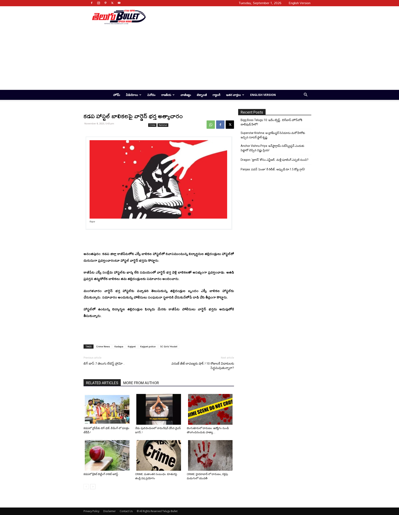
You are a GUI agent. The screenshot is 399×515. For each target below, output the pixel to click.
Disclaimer (109, 511)
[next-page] (92, 486)
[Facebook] (92, 3)
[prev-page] (86, 486)
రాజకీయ (166, 95)
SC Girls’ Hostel (168, 346)
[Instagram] (98, 3)
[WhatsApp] (211, 124)
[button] (305, 95)
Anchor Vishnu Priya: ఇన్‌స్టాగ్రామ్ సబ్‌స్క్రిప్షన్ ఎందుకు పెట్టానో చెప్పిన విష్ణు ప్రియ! (272, 148)
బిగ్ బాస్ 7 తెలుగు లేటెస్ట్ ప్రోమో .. (104, 363)
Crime (152, 125)
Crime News (103, 346)
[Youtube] (119, 3)
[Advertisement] (227, 16)
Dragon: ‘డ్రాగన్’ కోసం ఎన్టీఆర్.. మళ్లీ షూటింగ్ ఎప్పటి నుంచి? (274, 159)
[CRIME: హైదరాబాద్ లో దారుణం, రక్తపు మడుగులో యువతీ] (211, 455)
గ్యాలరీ (216, 95)
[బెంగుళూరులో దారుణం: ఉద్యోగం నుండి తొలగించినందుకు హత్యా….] (211, 409)
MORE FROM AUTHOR (141, 383)
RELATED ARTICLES (102, 383)
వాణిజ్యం (186, 95)
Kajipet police (148, 346)
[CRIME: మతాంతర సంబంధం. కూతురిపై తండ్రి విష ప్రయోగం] (159, 455)
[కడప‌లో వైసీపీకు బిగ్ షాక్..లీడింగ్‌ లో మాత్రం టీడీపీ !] (108, 409)
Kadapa (119, 346)
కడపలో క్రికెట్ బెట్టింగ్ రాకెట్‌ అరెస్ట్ (101, 474)
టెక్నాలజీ (202, 95)
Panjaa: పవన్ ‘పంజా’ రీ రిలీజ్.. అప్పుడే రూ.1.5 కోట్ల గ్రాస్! (273, 169)
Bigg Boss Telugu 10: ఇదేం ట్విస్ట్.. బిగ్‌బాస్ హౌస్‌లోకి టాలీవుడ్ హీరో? (271, 122)
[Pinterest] (105, 3)
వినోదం (151, 95)
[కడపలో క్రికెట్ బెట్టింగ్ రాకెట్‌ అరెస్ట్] (108, 455)
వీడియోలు (132, 95)
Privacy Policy (91, 511)
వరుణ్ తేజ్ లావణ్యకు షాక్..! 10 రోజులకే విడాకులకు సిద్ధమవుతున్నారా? (202, 366)
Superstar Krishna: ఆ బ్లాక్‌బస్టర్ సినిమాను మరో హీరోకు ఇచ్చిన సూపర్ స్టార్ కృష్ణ (273, 135)
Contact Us (126, 511)
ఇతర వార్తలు (233, 95)
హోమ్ (116, 95)
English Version (263, 95)
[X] (112, 3)
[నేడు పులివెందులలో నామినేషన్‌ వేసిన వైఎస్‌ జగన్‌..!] (159, 409)
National (163, 125)
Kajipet (132, 346)
